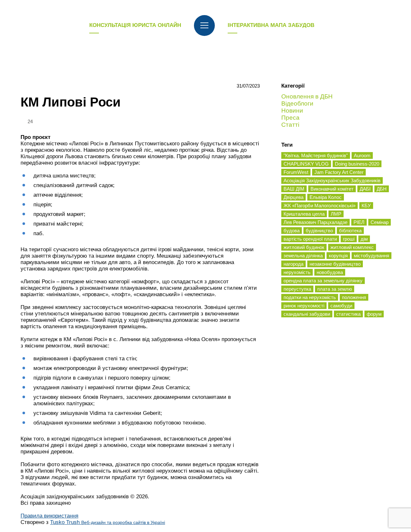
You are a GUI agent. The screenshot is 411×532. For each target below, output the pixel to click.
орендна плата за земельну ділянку (323, 280)
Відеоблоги (297, 103)
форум (374, 314)
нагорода (293, 264)
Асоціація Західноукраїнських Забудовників (332, 180)
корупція (338, 255)
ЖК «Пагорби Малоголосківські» (319, 205)
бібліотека (350, 230)
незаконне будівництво (335, 264)
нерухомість (297, 272)
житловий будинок (304, 247)
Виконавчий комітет (332, 189)
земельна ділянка (303, 255)
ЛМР (336, 214)
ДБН (382, 189)
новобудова (330, 272)
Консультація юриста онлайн (135, 25)
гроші (348, 239)
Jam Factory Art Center (338, 172)
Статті (290, 124)
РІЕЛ (359, 222)
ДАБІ (365, 189)
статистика (348, 314)
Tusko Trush (107, 522)
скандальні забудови (307, 314)
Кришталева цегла (304, 214)
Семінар (380, 222)
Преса (290, 117)
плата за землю (334, 289)
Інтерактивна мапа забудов (271, 25)
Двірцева (293, 197)
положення (354, 297)
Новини (292, 110)
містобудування (371, 255)
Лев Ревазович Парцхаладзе (315, 222)
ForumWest (296, 172)
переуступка (297, 289)
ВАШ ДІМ (294, 189)
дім (364, 239)
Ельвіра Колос (326, 197)
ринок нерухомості (304, 305)
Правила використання (49, 516)
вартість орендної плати (310, 239)
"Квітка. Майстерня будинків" (316, 155)
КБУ (366, 205)
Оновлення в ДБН (307, 96)
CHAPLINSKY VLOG (306, 164)
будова (292, 230)
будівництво (319, 230)
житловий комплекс (352, 247)
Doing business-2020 (357, 164)
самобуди (341, 305)
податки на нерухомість (310, 297)
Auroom (362, 155)
